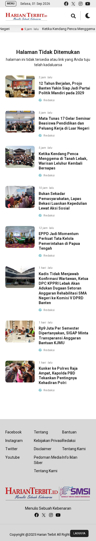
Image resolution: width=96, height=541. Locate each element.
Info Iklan (69, 457)
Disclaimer (42, 449)
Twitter (11, 449)
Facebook (13, 432)
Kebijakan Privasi (48, 440)
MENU (11, 3)
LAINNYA (79, 533)
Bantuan (69, 432)
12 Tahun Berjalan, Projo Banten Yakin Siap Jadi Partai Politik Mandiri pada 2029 (64, 88)
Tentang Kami (45, 471)
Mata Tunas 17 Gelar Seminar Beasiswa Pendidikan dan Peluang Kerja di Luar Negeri (65, 123)
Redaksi (68, 440)
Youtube (12, 457)
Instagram (14, 440)
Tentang (41, 432)
